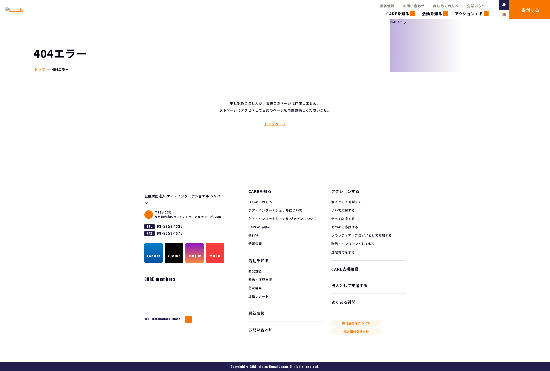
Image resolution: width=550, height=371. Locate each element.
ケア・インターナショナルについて (275, 210)
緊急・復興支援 (260, 279)
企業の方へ (476, 5)
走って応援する (343, 218)
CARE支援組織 (345, 269)
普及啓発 (255, 288)
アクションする (469, 13)
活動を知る (432, 13)
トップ (39, 69)
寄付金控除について (356, 323)
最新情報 (387, 5)
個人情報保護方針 (356, 331)
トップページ (275, 123)
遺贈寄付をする (343, 252)
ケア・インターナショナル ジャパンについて (282, 218)
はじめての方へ (445, 5)
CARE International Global (163, 319)
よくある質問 (343, 302)
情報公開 (255, 243)
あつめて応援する (344, 227)
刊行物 (253, 235)
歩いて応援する (343, 210)
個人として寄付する (346, 202)
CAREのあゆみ (259, 227)
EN (504, 14)
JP (504, 4)
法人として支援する (349, 285)
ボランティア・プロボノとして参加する (361, 235)
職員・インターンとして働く (353, 243)
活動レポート (258, 296)
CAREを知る (397, 13)
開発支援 (255, 271)
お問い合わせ (414, 5)
